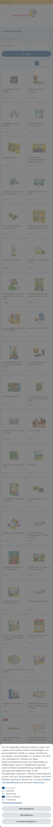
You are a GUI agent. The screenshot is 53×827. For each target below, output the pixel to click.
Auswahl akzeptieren (26, 821)
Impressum (39, 782)
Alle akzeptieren (26, 808)
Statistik (10, 791)
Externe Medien (13, 796)
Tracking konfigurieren (12, 802)
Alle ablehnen (26, 815)
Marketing (11, 794)
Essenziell (10, 788)
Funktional (11, 799)
